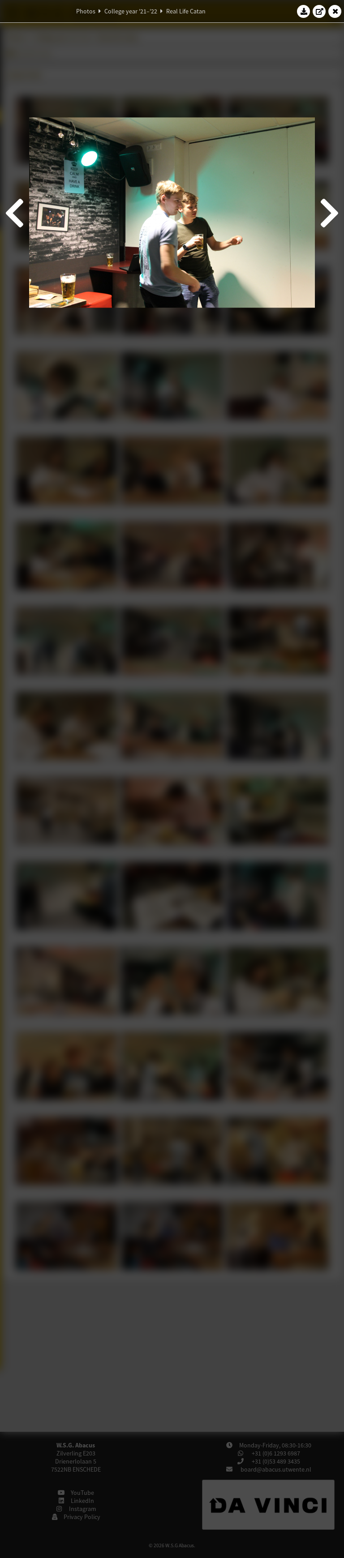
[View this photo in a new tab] (319, 11)
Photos (85, 11)
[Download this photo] (303, 11)
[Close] (335, 11)
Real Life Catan (186, 11)
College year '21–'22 (130, 11)
